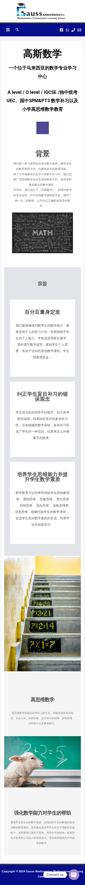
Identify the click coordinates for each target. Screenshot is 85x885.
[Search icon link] (17, 29)
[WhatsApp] (67, 30)
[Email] (79, 30)
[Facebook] (61, 30)
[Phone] (73, 30)
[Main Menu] (8, 30)
